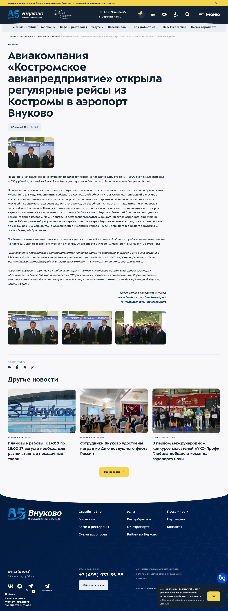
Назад (16, 44)
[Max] (19, 586)
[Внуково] (30, 586)
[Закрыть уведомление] (216, 3)
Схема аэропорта (93, 534)
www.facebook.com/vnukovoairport (142, 297)
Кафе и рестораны (94, 527)
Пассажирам (177, 511)
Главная (12, 37)
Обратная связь (111, 17)
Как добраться (139, 519)
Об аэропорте (26, 37)
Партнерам (176, 519)
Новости (56, 37)
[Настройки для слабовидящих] (164, 14)
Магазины (87, 519)
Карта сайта (142, 579)
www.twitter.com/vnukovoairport (143, 302)
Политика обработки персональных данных (159, 574)
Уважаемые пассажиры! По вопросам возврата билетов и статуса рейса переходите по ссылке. (61, 3)
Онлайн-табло (90, 511)
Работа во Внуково (142, 534)
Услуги (132, 511)
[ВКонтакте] (10, 586)
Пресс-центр (42, 37)
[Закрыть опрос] (33, 591)
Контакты (174, 527)
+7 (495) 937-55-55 (112, 12)
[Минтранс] (47, 586)
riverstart (152, 588)
